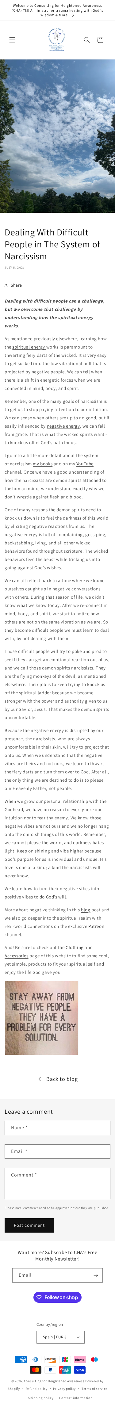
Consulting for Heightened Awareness (54, 1381)
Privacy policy (64, 1388)
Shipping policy (41, 1398)
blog (85, 910)
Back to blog (62, 1078)
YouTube (85, 464)
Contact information (75, 1398)
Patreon (96, 926)
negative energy (63, 426)
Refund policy (37, 1388)
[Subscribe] (95, 1275)
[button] (12, 40)
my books (42, 464)
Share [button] (16, 285)
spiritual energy (29, 347)
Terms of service (94, 1388)
